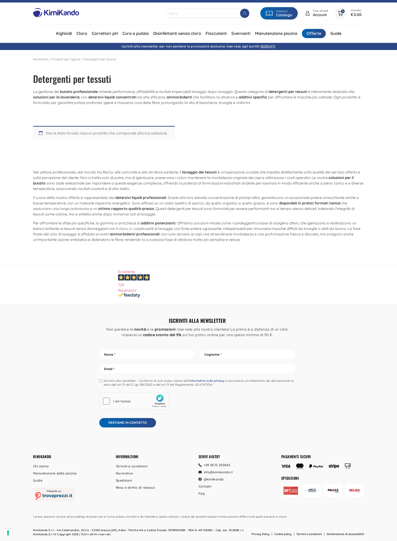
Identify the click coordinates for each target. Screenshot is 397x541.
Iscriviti (268, 46)
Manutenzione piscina (276, 33)
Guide (335, 33)
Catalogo (284, 15)
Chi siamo (41, 466)
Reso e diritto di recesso (135, 487)
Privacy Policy (260, 534)
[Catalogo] (269, 13)
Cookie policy (283, 534)
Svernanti (240, 33)
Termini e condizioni (131, 466)
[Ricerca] (244, 13)
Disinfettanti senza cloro (177, 33)
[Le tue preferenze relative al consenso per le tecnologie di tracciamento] (8, 533)
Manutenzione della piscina (55, 473)
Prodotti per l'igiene (66, 59)
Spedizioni (124, 480)
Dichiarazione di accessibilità (345, 534)
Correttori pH (105, 33)
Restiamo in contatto (127, 423)
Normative (124, 473)
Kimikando (40, 59)
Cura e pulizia (135, 33)
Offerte (313, 33)
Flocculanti (216, 33)
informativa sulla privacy (206, 380)
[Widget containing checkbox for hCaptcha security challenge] (134, 401)
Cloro (82, 33)
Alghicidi (64, 33)
